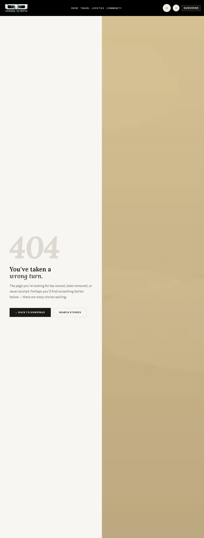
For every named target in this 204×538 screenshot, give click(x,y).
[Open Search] (167, 8)
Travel (84, 8)
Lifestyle (98, 8)
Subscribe (191, 8)
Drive (74, 8)
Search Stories (70, 312)
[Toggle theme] (176, 8)
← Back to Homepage (30, 312)
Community (114, 8)
